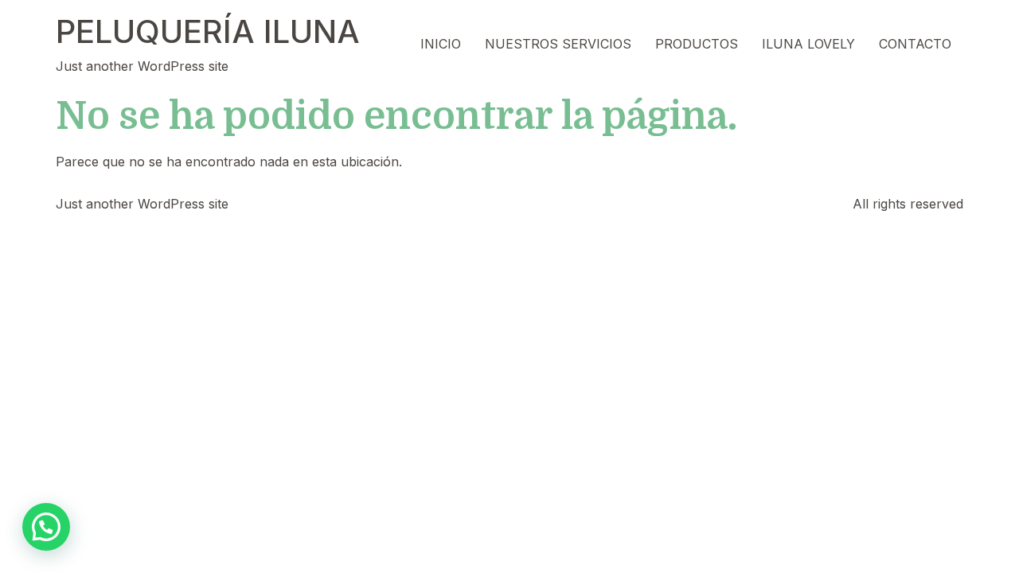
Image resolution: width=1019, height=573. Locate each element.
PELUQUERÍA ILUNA (208, 31)
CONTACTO (915, 44)
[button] (46, 527)
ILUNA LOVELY (808, 44)
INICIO (440, 44)
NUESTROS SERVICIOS (558, 44)
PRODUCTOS (696, 44)
